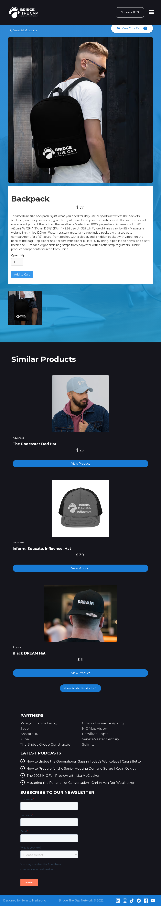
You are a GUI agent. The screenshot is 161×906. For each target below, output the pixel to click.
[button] (151, 12)
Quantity (18, 255)
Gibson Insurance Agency (103, 723)
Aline (24, 739)
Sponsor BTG (130, 12)
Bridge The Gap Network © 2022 (81, 900)
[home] (23, 12)
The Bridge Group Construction (46, 744)
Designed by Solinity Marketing (24, 900)
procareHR (29, 734)
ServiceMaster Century (100, 739)
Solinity (88, 744)
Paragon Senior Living (38, 723)
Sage (24, 728)
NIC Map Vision (94, 728)
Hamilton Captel (96, 734)
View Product (80, 463)
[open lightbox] (25, 308)
